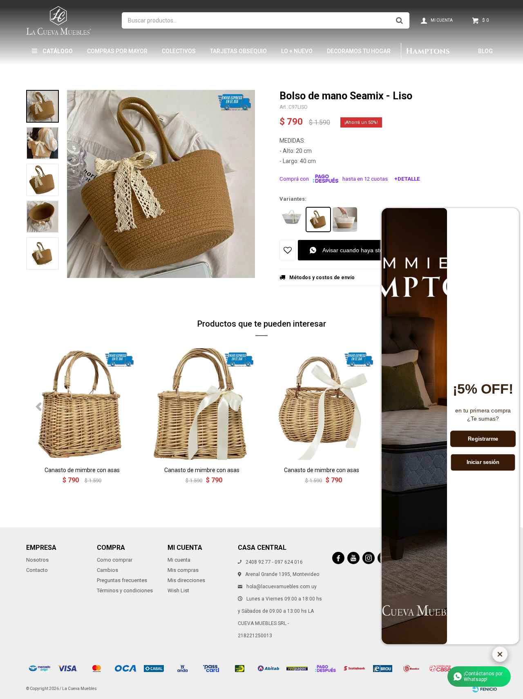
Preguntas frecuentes (122, 580)
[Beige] (345, 219)
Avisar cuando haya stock (355, 250)
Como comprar (114, 560)
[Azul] (291, 219)
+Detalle (407, 179)
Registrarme (483, 439)
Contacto (37, 570)
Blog (485, 51)
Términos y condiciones (125, 590)
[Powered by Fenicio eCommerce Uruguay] (484, 689)
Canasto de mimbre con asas (82, 470)
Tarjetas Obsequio (238, 51)
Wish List (178, 590)
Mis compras (183, 570)
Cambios (107, 570)
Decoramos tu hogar (359, 51)
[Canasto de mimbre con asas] (82, 404)
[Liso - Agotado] (318, 219)
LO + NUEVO (297, 51)
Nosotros (37, 560)
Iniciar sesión (483, 462)
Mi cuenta (179, 560)
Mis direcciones (186, 580)
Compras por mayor (117, 51)
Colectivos (179, 51)
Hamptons (427, 51)
